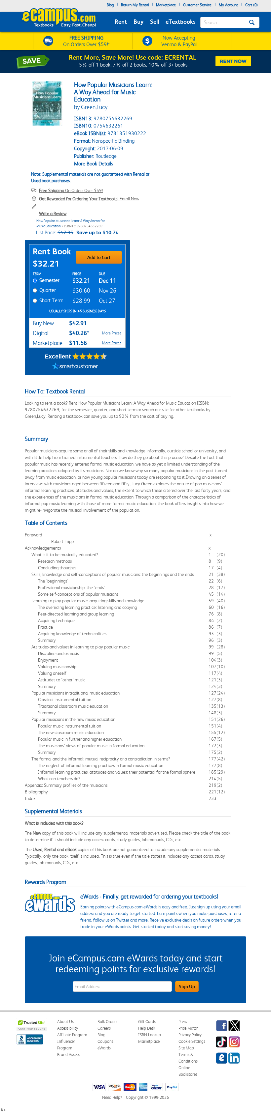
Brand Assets (68, 1054)
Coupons (105, 1041)
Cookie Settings (191, 1041)
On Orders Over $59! (71, 190)
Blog (110, 5)
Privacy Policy (190, 1034)
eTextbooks (180, 21)
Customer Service (197, 5)
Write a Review (52, 213)
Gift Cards (147, 1021)
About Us (65, 1021)
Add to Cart (98, 257)
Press (182, 1021)
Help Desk (146, 1028)
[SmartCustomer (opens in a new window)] (75, 367)
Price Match (188, 1028)
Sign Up (187, 986)
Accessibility (67, 1028)
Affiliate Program (72, 1034)
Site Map (186, 1047)
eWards (104, 1047)
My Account (228, 5)
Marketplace (166, 5)
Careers (104, 1028)
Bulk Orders (107, 1021)
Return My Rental (135, 5)
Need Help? (112, 1097)
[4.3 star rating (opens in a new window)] (89, 356)
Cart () (251, 5)
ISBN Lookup (149, 1034)
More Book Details (93, 163)
